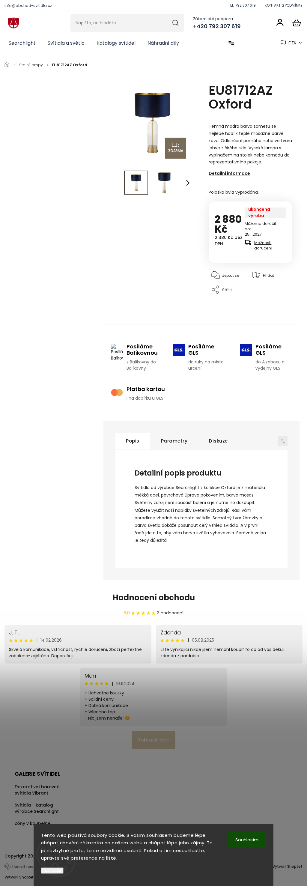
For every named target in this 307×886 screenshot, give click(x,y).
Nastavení (52, 870)
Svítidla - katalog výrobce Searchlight (37, 808)
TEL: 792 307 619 (242, 5)
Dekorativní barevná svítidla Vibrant (37, 790)
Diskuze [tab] (218, 441)
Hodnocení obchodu (153, 597)
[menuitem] (22, 43)
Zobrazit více (153, 739)
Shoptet (26, 877)
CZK (292, 43)
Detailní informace (229, 173)
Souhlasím (246, 840)
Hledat (175, 22)
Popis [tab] (132, 441)
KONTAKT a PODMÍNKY (284, 5)
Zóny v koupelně (32, 823)
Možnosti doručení (263, 245)
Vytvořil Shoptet (288, 866)
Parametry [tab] (174, 441)
